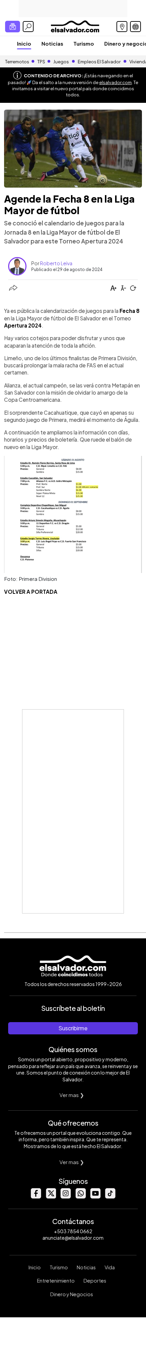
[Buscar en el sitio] (28, 26)
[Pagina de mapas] (121, 26)
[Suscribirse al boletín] (12, 26)
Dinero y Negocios (71, 1294)
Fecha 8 (130, 310)
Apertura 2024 (23, 325)
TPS (41, 61)
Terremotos (17, 61)
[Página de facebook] (35, 1196)
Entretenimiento (56, 1280)
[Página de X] (50, 1196)
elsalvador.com (115, 82)
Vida (110, 1267)
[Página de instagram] (65, 1196)
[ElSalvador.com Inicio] (75, 25)
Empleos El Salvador (99, 61)
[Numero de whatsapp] (80, 1196)
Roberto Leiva (56, 263)
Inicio (24, 43)
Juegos (61, 61)
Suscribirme (73, 1028)
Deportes (95, 1280)
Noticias (52, 43)
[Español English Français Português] (135, 26)
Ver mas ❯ (71, 1095)
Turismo (83, 43)
